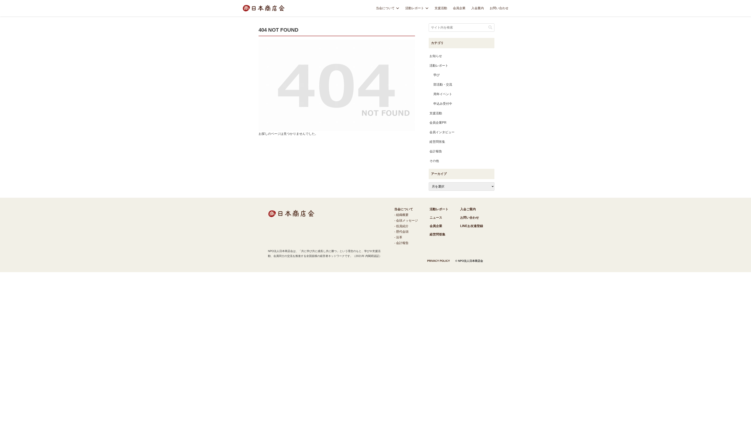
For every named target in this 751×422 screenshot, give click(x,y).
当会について (385, 8)
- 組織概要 (401, 214)
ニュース (436, 217)
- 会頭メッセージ (406, 220)
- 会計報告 (401, 243)
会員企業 (459, 8)
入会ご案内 (468, 209)
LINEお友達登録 (471, 226)
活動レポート (414, 8)
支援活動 (441, 8)
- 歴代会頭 (401, 231)
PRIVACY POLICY (438, 260)
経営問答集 (437, 234)
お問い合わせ (499, 8)
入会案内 (477, 8)
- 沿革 (398, 237)
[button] (490, 27)
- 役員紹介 (401, 226)
